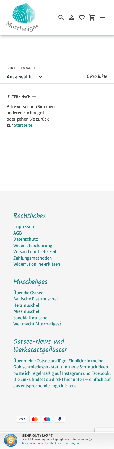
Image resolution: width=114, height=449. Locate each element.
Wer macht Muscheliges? (37, 323)
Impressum (24, 226)
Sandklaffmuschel (30, 317)
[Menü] (102, 17)
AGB (17, 233)
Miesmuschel (26, 311)
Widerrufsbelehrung (32, 245)
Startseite (23, 125)
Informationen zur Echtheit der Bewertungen (50, 443)
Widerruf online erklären (36, 264)
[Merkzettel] (82, 17)
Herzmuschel (26, 305)
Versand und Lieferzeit (34, 251)
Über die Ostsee (28, 292)
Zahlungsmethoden (32, 258)
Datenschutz (25, 239)
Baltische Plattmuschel (35, 298)
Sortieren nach (21, 68)
